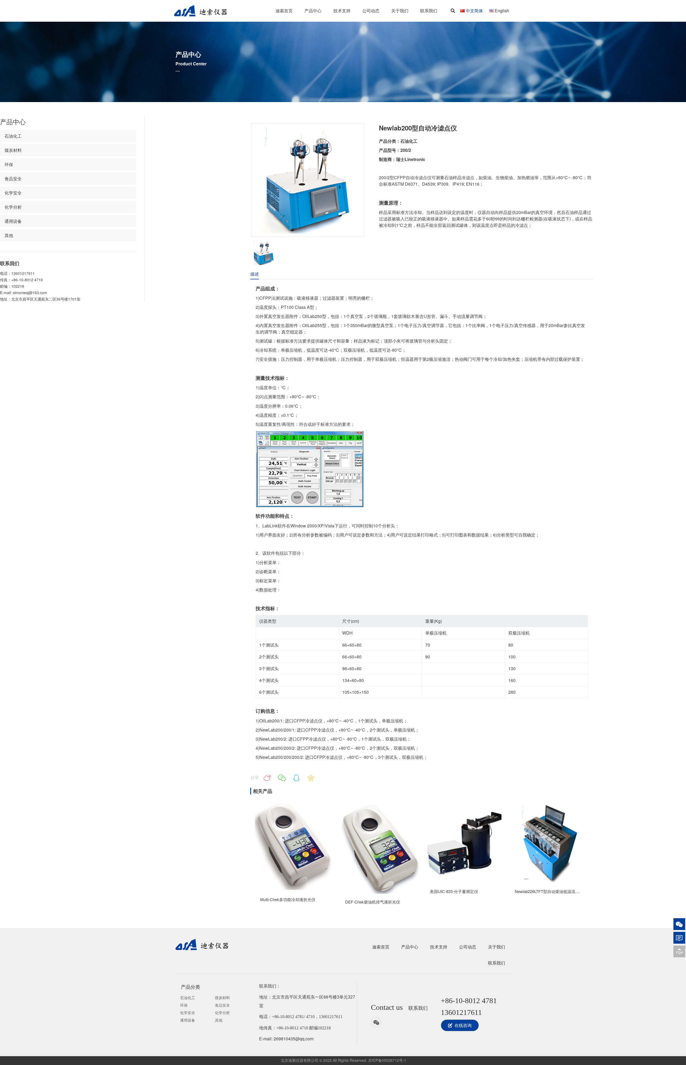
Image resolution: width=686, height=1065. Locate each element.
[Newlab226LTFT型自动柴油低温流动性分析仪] (549, 882)
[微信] (679, 924)
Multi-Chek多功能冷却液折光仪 (287, 899)
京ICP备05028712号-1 (387, 1060)
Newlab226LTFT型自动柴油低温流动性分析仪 (555, 891)
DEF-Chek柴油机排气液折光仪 (372, 902)
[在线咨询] (679, 938)
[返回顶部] (679, 951)
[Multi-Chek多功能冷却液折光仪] (294, 889)
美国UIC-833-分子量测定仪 (454, 891)
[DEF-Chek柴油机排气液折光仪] (379, 892)
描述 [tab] (254, 274)
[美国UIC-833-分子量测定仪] (464, 882)
